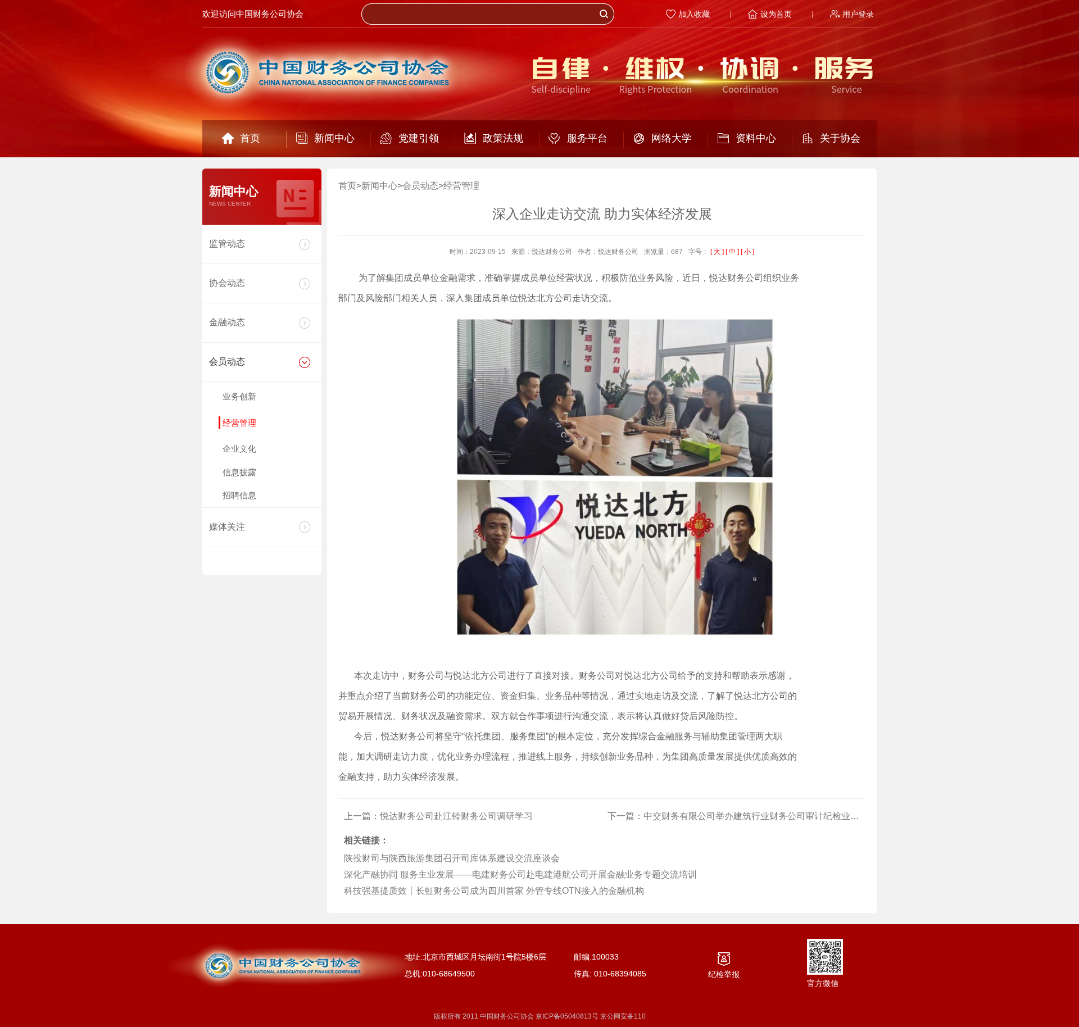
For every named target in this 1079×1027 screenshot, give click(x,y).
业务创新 (239, 396)
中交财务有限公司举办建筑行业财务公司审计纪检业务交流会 (764, 816)
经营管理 (239, 423)
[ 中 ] (732, 252)
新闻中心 (334, 138)
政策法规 (503, 138)
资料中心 (756, 138)
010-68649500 (449, 973)
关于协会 (840, 138)
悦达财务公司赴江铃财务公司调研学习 (456, 816)
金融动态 (227, 322)
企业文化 (239, 448)
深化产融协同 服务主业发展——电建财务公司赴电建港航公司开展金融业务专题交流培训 (520, 874)
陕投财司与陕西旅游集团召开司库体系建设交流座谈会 (452, 858)
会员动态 (227, 361)
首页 (250, 138)
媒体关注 (227, 526)
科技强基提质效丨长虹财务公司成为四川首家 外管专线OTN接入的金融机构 (494, 891)
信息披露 (239, 472)
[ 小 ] (747, 252)
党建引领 (418, 138)
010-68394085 (620, 973)
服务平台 (587, 138)
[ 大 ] (717, 252)
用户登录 (858, 14)
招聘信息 (239, 495)
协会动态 (227, 283)
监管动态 (227, 243)
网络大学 (671, 138)
